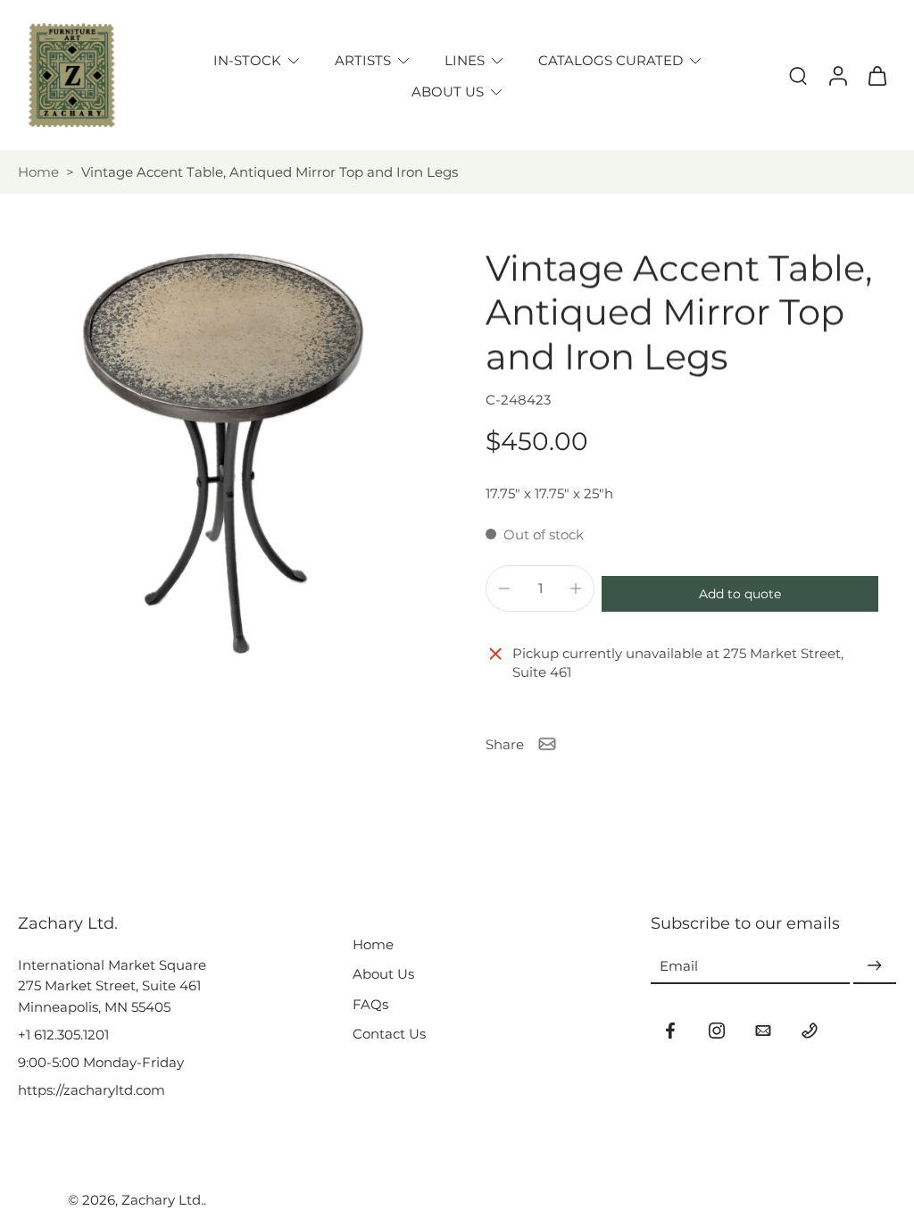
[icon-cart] (876, 75)
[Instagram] (716, 1030)
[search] (798, 75)
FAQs (370, 1004)
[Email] (763, 1030)
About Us (383, 973)
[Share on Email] (547, 744)
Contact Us (389, 1033)
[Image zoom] (223, 452)
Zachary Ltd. (162, 1199)
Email (679, 965)
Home (38, 171)
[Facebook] (670, 1030)
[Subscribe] (874, 965)
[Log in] (837, 75)
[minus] (504, 588)
